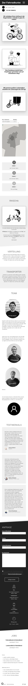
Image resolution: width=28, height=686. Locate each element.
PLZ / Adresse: (5, 119)
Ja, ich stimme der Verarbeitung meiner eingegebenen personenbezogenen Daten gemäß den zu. (13, 573)
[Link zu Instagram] (25, 684)
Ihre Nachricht (5, 552)
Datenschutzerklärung (10, 684)
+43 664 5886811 (11, 10)
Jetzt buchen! (14, 239)
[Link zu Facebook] (23, 684)
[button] (18, 122)
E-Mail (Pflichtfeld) (6, 545)
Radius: (15, 119)
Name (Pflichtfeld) (6, 531)
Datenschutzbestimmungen (15, 574)
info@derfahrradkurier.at (14, 612)
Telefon (4, 538)
